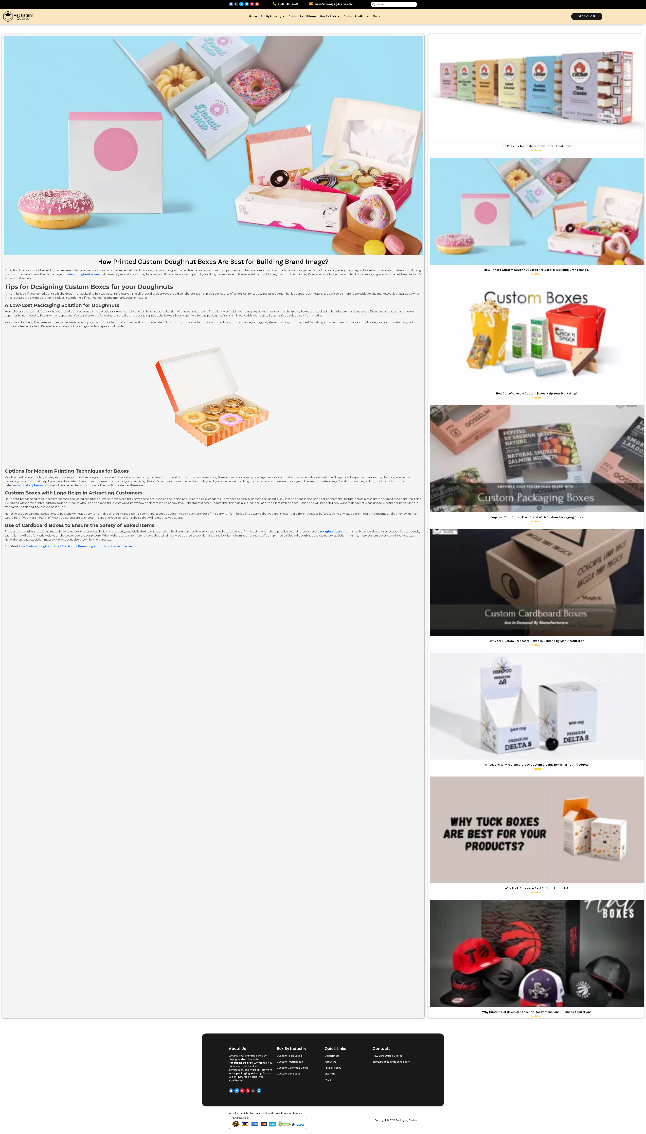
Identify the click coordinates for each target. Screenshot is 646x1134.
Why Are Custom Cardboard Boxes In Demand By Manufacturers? (537, 641)
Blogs (376, 16)
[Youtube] (257, 4)
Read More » (537, 150)
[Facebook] (231, 4)
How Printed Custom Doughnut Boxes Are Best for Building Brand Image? (537, 270)
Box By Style (328, 16)
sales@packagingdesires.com (334, 4)
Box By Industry (271, 16)
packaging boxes (329, 531)
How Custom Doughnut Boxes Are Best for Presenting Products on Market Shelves (75, 546)
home (253, 16)
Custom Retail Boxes (302, 16)
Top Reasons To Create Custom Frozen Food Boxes (536, 146)
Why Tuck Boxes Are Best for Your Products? (537, 888)
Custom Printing (354, 16)
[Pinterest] (252, 4)
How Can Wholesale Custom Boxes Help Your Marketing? (537, 393)
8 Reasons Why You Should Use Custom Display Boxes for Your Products (537, 764)
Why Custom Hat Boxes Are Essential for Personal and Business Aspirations (536, 1012)
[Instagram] (236, 4)
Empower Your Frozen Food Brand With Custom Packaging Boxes (536, 517)
